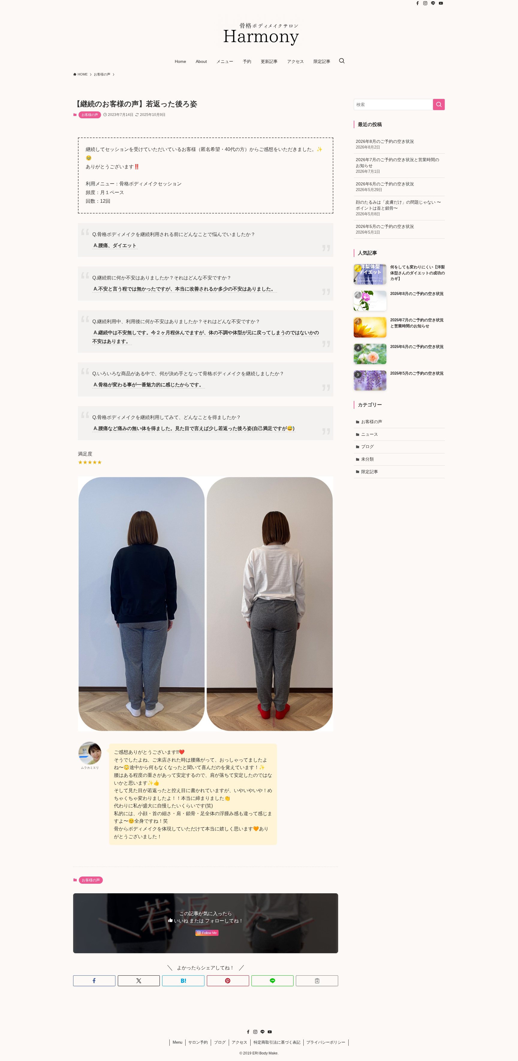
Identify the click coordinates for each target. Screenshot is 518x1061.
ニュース (369, 434)
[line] (433, 3)
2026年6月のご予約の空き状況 (385, 186)
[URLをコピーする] (317, 980)
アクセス (239, 1042)
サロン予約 (198, 1042)
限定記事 (369, 471)
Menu (177, 1042)
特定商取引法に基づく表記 (277, 1042)
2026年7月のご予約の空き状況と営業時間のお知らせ (397, 165)
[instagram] (425, 3)
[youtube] (441, 3)
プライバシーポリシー (325, 1042)
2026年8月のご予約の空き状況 (385, 144)
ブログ (367, 446)
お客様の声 (90, 114)
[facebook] (417, 3)
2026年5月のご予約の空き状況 (385, 229)
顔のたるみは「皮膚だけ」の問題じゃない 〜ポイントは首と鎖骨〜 (398, 208)
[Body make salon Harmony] (259, 32)
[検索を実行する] (439, 104)
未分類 (367, 459)
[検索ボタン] (341, 61)
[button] (94, 980)
